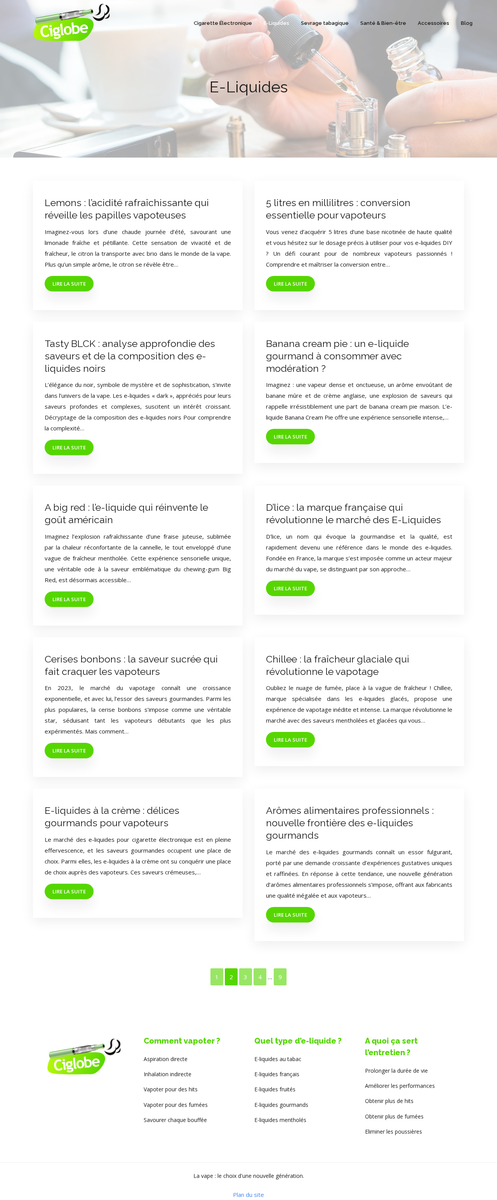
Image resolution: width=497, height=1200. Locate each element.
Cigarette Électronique (223, 23)
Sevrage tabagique (325, 23)
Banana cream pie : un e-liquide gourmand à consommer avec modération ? (337, 356)
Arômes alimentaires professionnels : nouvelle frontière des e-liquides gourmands (350, 823)
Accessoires (433, 23)
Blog (467, 23)
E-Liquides (276, 23)
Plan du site (248, 1194)
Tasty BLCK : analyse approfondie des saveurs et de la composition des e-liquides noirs (130, 356)
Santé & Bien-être (383, 23)
